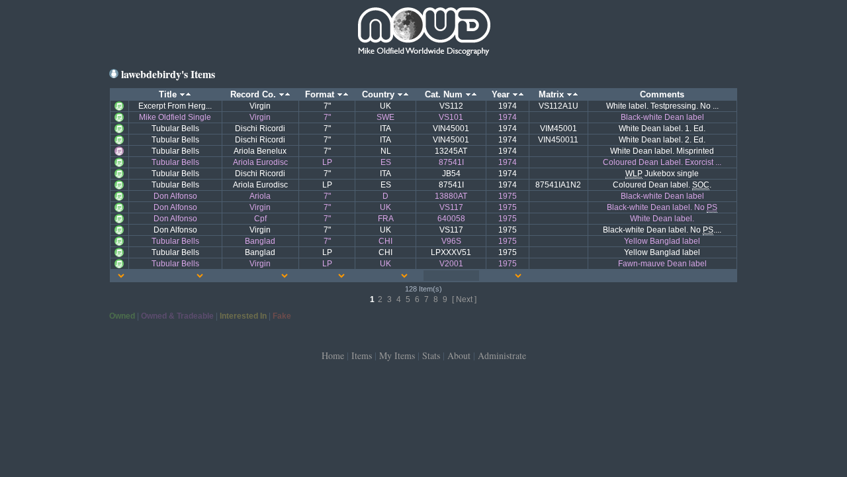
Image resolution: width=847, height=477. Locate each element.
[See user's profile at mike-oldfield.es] (113, 73)
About (458, 355)
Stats (431, 355)
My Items (397, 355)
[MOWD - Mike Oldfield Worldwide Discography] (423, 33)
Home (333, 355)
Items (361, 355)
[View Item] (119, 105)
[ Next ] (464, 299)
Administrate (502, 355)
